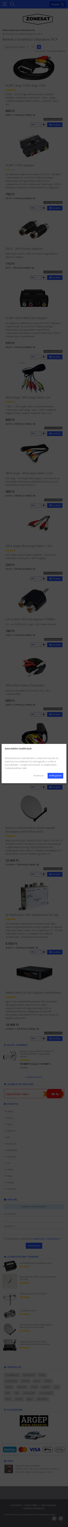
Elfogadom (56, 775)
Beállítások (38, 775)
